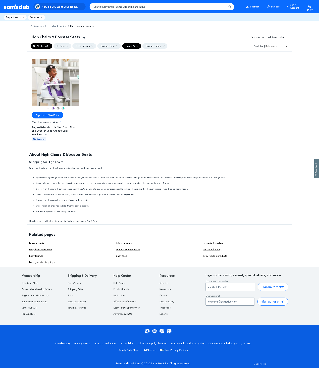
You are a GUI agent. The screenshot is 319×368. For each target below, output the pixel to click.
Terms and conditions (128, 363)
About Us (164, 283)
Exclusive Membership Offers (37, 289)
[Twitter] (162, 331)
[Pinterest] (169, 331)
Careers (163, 295)
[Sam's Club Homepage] (16, 6)
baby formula (36, 255)
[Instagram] (155, 331)
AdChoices (150, 350)
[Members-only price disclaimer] (59, 122)
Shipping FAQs (75, 289)
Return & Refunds (77, 307)
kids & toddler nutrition (128, 249)
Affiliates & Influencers (125, 301)
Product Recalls (121, 289)
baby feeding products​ (215, 255)
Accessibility (127, 343)
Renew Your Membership (34, 301)
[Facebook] (147, 331)
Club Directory (167, 301)
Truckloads (165, 307)
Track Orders (74, 283)
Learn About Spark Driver (126, 307)
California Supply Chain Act (152, 343)
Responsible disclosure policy (188, 343)
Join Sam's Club (30, 283)
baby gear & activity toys (42, 262)
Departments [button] (13, 17)
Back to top (261, 363)
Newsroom (165, 289)
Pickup (71, 295)
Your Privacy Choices (176, 350)
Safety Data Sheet (129, 350)
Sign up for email (272, 301)
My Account (119, 295)
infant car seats (124, 243)
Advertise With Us (122, 313)
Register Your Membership (35, 295)
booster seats (36, 243)
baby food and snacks (40, 249)
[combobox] (162, 6)
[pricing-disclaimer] (287, 37)
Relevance (271, 46)
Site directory (62, 343)
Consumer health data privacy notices (230, 343)
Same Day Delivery (77, 301)
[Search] (229, 6)
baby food (121, 255)
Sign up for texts (273, 287)
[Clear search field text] (222, 6)
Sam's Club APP (29, 307)
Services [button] (34, 17)
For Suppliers (29, 313)
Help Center (119, 283)
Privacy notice (82, 343)
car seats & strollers (213, 243)
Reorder (254, 6)
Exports (164, 313)
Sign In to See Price (47, 115)
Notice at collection (105, 343)
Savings (275, 6)
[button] (293, 6)
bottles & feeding (212, 249)
